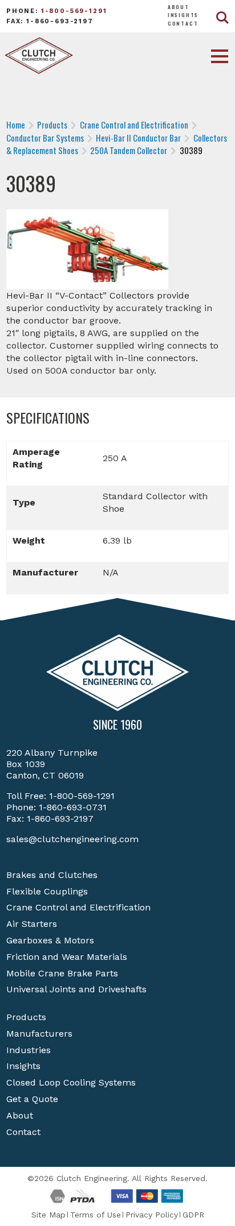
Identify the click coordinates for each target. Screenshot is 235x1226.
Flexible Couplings (47, 891)
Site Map (48, 1214)
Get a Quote (32, 1099)
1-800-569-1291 (74, 11)
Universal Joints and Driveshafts (76, 989)
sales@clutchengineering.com (72, 839)
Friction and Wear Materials (66, 956)
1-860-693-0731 (73, 807)
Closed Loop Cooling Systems (71, 1082)
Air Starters (31, 923)
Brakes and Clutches (52, 874)
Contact (183, 23)
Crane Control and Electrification (78, 907)
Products (26, 1017)
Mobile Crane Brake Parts (62, 973)
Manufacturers (39, 1033)
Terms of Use (95, 1214)
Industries (28, 1050)
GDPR (193, 1214)
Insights (183, 15)
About (178, 7)
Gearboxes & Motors (50, 940)
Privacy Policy (151, 1214)
